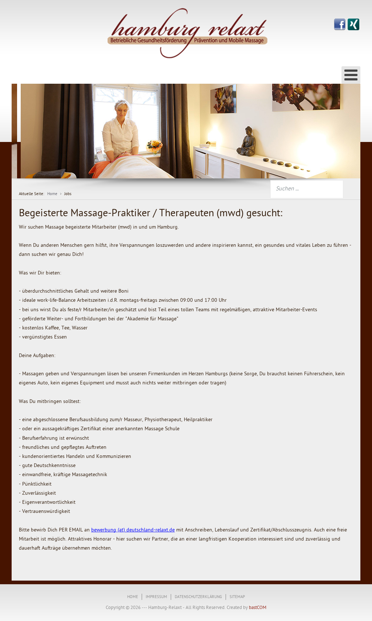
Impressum (156, 597)
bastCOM (257, 608)
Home (132, 597)
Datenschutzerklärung (198, 597)
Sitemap (237, 597)
